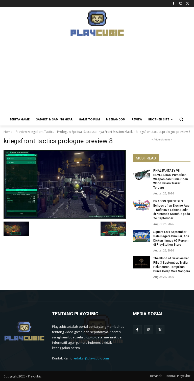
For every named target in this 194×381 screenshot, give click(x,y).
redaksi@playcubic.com (91, 358)
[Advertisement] (97, 77)
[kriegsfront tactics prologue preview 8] (65, 184)
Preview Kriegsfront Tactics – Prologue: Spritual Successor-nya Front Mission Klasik (74, 132)
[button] (181, 119)
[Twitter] (187, 4)
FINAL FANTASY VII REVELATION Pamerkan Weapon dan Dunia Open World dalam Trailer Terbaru (170, 179)
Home (8, 132)
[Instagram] (180, 4)
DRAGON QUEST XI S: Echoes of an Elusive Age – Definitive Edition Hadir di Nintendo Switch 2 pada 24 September (171, 209)
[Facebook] (174, 4)
